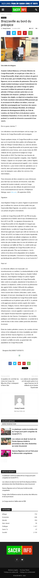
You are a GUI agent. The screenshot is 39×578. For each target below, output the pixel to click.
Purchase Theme (24, 570)
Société (4, 532)
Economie (5, 517)
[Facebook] (17, 560)
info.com (14, 192)
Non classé (5, 523)
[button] (36, 9)
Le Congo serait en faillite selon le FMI (14, 501)
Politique (4, 17)
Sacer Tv (5, 529)
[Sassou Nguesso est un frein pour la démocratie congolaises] (6, 453)
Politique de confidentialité (27, 572)
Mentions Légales (13, 570)
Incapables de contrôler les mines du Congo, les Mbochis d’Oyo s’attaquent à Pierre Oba (10, 382)
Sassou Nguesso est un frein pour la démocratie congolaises (17, 489)
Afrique (4, 514)
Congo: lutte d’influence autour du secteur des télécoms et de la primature (19, 495)
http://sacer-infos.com (19, 411)
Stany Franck (6, 28)
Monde (4, 520)
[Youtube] (22, 560)
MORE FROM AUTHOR (9, 424)
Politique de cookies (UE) (11, 572)
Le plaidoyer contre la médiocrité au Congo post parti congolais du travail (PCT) (24, 431)
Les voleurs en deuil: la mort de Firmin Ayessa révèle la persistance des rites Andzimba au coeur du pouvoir (19, 483)
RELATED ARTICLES (8, 421)
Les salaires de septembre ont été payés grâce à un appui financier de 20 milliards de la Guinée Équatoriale (29, 383)
